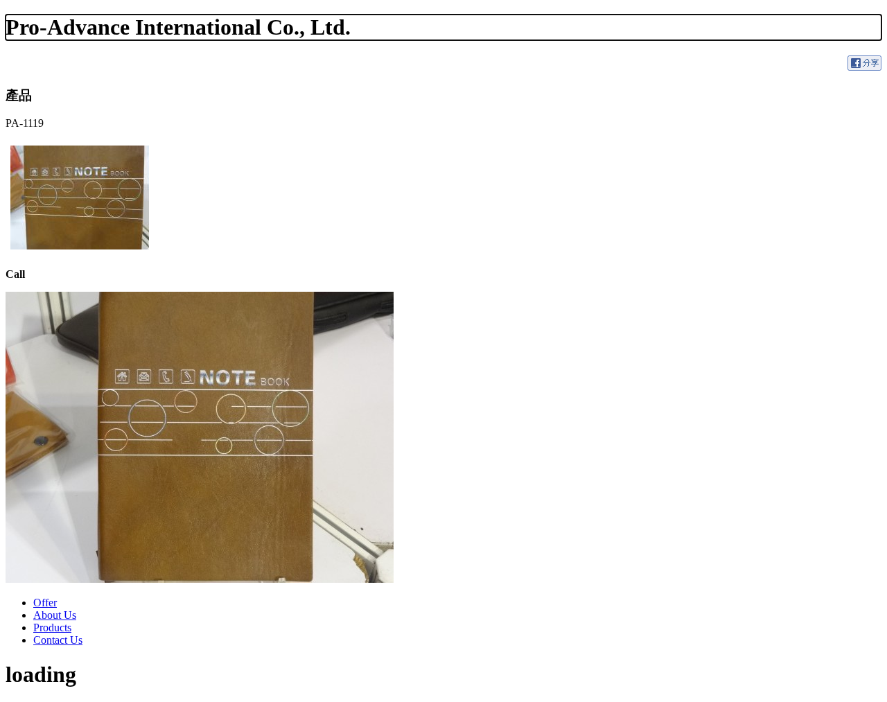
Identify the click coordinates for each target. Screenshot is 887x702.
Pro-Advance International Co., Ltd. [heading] (178, 27)
